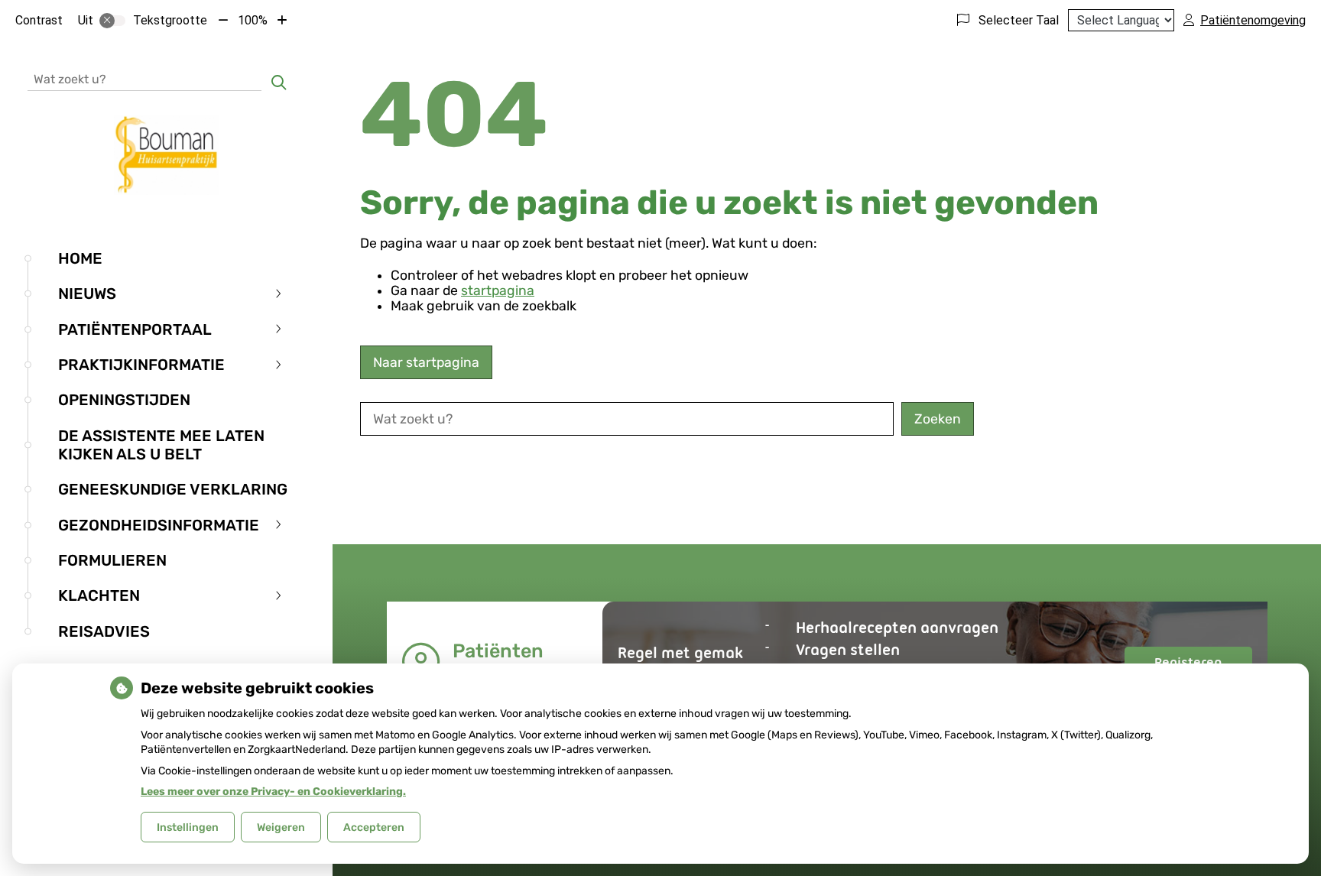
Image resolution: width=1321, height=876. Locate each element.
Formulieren (112, 560)
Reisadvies (104, 631)
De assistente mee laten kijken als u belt (161, 445)
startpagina (497, 290)
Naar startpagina (426, 362)
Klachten (99, 595)
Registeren (1203, 665)
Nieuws (87, 293)
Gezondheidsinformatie (158, 525)
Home (80, 258)
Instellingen (188, 827)
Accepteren (373, 827)
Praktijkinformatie (141, 364)
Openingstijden (124, 400)
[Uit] (112, 20)
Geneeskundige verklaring (172, 489)
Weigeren (281, 827)
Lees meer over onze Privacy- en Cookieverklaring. (273, 791)
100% (253, 20)
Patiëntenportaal (135, 329)
